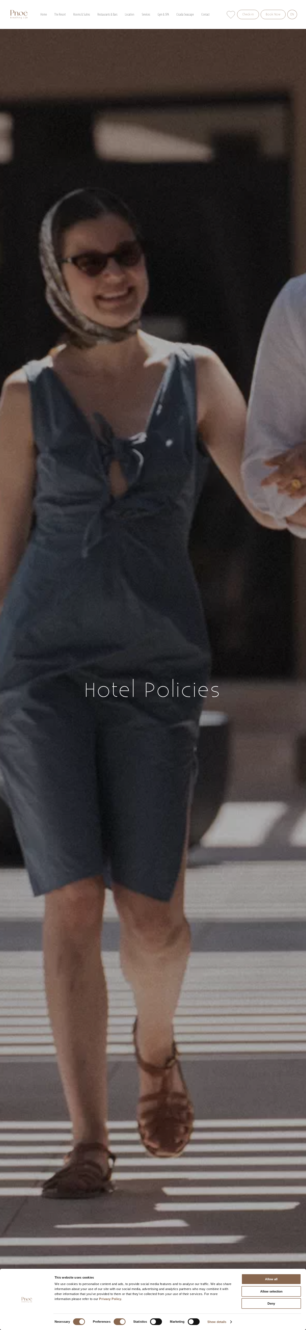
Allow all (271, 1279)
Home (43, 14)
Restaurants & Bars (107, 14)
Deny (271, 1303)
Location (129, 14)
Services (146, 14)
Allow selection (271, 1291)
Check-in (248, 14)
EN (292, 14)
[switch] (120, 1321)
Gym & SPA (163, 14)
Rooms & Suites (81, 14)
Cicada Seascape (185, 14)
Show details (216, 1322)
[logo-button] (18, 14)
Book (269, 14)
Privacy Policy (110, 1299)
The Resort (60, 14)
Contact (205, 14)
